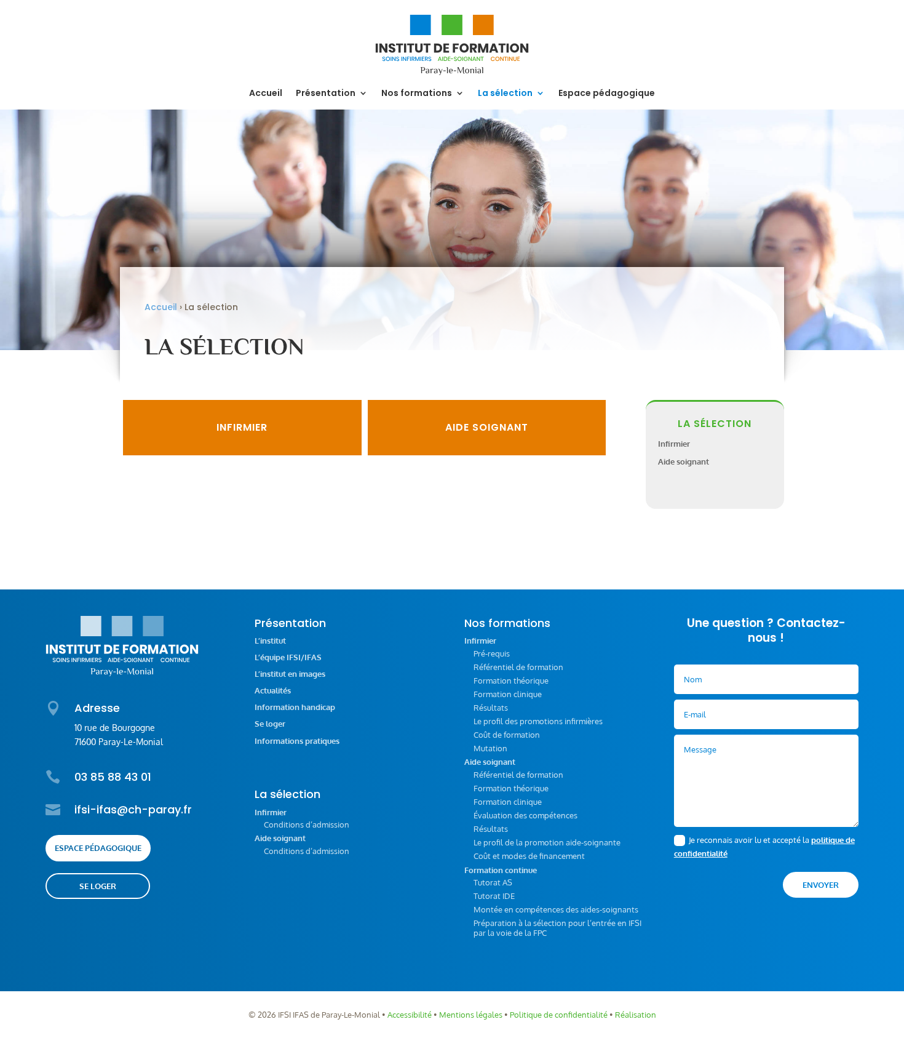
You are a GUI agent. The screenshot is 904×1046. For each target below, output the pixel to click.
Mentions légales (470, 1015)
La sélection (505, 94)
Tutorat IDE (494, 896)
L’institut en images (290, 674)
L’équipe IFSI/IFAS (288, 657)
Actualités (273, 690)
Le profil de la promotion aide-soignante (547, 842)
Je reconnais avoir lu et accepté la (764, 846)
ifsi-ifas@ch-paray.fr (133, 809)
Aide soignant (486, 427)
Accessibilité (409, 1015)
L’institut (270, 640)
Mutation (490, 748)
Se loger (97, 886)
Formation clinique (508, 694)
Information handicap (295, 707)
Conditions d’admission (306, 824)
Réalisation (635, 1015)
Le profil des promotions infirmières (538, 721)
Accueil (265, 94)
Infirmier (242, 427)
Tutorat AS (493, 882)
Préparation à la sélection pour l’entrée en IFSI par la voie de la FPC (557, 928)
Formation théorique (511, 680)
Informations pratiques (297, 741)
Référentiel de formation (518, 667)
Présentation (325, 94)
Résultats (491, 708)
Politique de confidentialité (559, 1015)
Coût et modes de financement (529, 856)
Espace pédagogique (606, 94)
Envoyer (821, 885)
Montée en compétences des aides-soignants (556, 909)
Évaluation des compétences (525, 815)
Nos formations (416, 94)
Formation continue (500, 870)
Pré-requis (492, 653)
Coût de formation (507, 735)
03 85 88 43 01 (112, 776)
